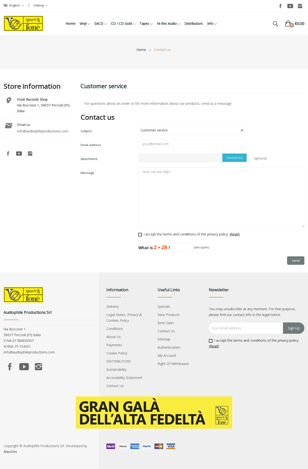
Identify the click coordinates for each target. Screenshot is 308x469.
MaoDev (10, 451)
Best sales (166, 323)
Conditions (114, 328)
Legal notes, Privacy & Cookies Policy (124, 317)
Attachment (89, 159)
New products (169, 314)
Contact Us (115, 385)
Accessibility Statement (124, 377)
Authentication (169, 347)
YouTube (290, 6)
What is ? (154, 247)
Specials (164, 306)
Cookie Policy (116, 353)
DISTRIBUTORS (118, 361)
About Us (113, 336)
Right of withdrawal (173, 363)
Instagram (300, 6)
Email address (91, 145)
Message (87, 173)
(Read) (235, 234)
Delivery (112, 306)
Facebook (280, 6)
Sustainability (116, 369)
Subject (86, 131)
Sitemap (164, 339)
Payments (114, 345)
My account (167, 355)
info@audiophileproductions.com (42, 131)
